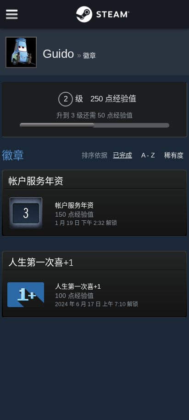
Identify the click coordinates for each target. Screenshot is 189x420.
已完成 (122, 155)
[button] (94, 202)
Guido (60, 54)
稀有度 (173, 155)
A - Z (148, 155)
